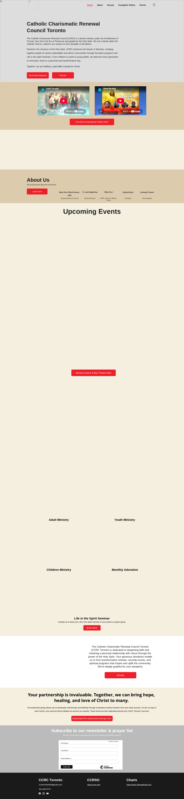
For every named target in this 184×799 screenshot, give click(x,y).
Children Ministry (59, 569)
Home (90, 5)
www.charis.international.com (139, 785)
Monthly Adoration (125, 569)
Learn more (37, 191)
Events (142, 5)
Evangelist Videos (126, 5)
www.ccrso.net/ (93, 785)
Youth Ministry (124, 519)
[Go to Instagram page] (43, 793)
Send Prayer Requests (38, 75)
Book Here (92, 628)
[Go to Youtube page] (47, 793)
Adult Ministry (59, 519)
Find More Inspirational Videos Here (91, 122)
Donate (110, 5)
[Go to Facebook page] (40, 793)
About (100, 5)
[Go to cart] (154, 5)
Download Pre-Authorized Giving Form (91, 718)
